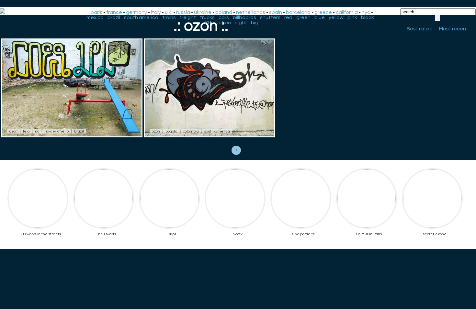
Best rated (420, 28)
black (367, 17)
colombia (191, 131)
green (303, 17)
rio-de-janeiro (57, 131)
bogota (171, 131)
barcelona (298, 12)
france (114, 12)
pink (352, 17)
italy (156, 12)
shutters (270, 17)
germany (136, 12)
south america (141, 17)
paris (96, 12)
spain (275, 12)
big (254, 22)
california (347, 12)
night (241, 22)
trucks (207, 17)
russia (183, 12)
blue (319, 17)
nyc (366, 12)
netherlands (250, 12)
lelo (26, 131)
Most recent (453, 28)
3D (208, 22)
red (288, 17)
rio (37, 131)
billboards (244, 17)
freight (188, 17)
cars (224, 17)
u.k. (168, 12)
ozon (13, 131)
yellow (336, 17)
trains (169, 17)
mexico (95, 17)
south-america (217, 131)
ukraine (202, 12)
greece (323, 12)
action (223, 22)
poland (223, 12)
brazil (114, 17)
